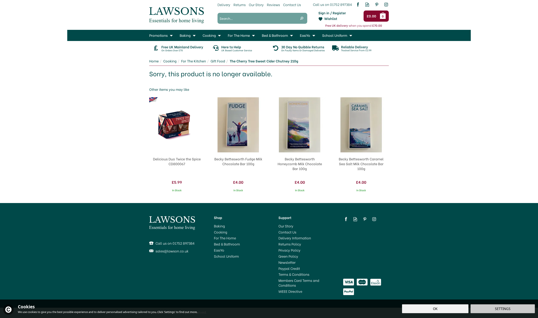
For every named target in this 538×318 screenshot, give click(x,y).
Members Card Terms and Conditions (298, 283)
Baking (219, 226)
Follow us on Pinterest (376, 4)
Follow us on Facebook (357, 4)
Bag (383, 16)
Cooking (220, 232)
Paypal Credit (289, 268)
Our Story (285, 226)
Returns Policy (289, 244)
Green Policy (288, 256)
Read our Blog (367, 4)
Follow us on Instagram (386, 4)
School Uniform (226, 256)
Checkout (372, 16)
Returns (239, 4)
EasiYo (219, 250)
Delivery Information (294, 238)
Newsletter (286, 262)
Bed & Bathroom (227, 244)
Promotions (158, 35)
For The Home (225, 238)
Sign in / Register (332, 13)
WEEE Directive (290, 291)
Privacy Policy (289, 250)
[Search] (301, 18)
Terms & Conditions (293, 274)
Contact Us (287, 232)
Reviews (273, 4)
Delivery (224, 4)
